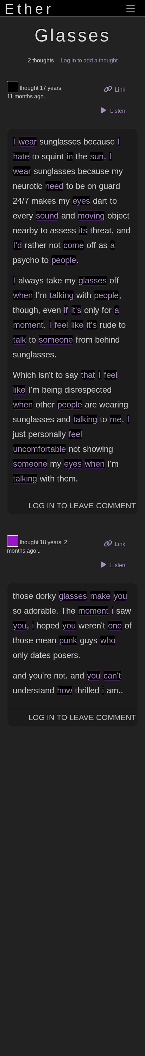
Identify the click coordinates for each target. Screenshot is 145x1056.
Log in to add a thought (89, 60)
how (64, 690)
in (70, 156)
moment (28, 325)
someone (56, 339)
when (23, 295)
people (63, 260)
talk (19, 339)
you (120, 596)
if (66, 310)
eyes (81, 200)
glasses (92, 280)
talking (62, 295)
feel (61, 325)
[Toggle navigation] (130, 8)
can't (112, 675)
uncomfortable (39, 449)
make (100, 596)
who (107, 640)
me (115, 419)
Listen (117, 111)
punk (68, 640)
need (54, 186)
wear (28, 141)
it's (76, 310)
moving (91, 215)
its (83, 230)
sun (96, 156)
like (77, 325)
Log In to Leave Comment (82, 505)
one (115, 625)
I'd (17, 245)
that (88, 375)
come (73, 245)
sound (47, 215)
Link (122, 89)
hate (21, 156)
